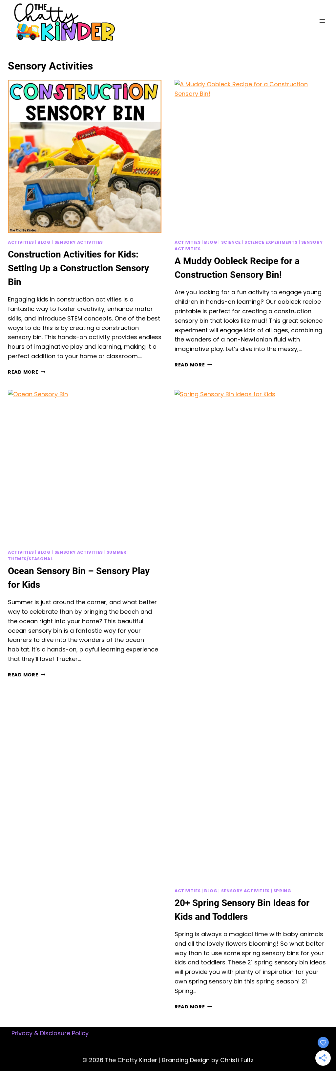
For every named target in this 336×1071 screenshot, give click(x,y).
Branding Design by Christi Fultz (208, 1060)
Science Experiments (271, 242)
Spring (282, 891)
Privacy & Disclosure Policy (50, 1033)
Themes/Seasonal (30, 559)
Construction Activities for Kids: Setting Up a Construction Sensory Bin (78, 268)
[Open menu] (322, 21)
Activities (21, 242)
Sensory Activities (78, 242)
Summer (117, 552)
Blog (44, 242)
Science (231, 242)
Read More (26, 372)
